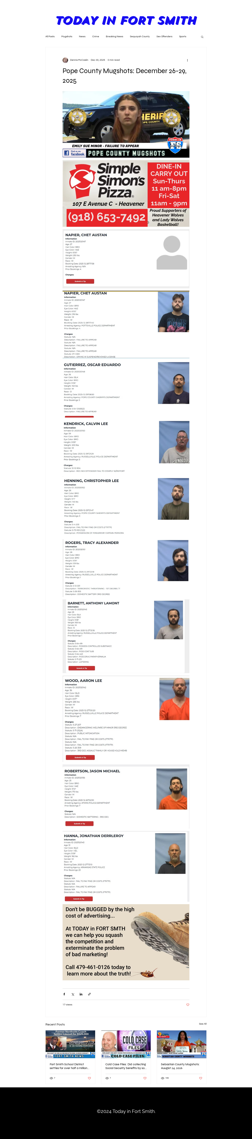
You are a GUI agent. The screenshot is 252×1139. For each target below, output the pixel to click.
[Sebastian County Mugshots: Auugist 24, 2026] (181, 1044)
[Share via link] (89, 994)
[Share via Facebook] (64, 994)
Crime (95, 36)
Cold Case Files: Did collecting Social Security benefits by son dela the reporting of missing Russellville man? (125, 1066)
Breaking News (114, 36)
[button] (202, 36)
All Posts (50, 36)
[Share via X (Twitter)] (72, 994)
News (82, 36)
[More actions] (187, 60)
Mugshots (66, 36)
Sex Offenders (164, 36)
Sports (182, 36)
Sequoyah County (140, 36)
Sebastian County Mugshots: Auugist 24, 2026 (180, 1066)
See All (203, 1024)
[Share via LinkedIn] (81, 994)
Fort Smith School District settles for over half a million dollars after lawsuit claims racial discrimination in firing (68, 1066)
